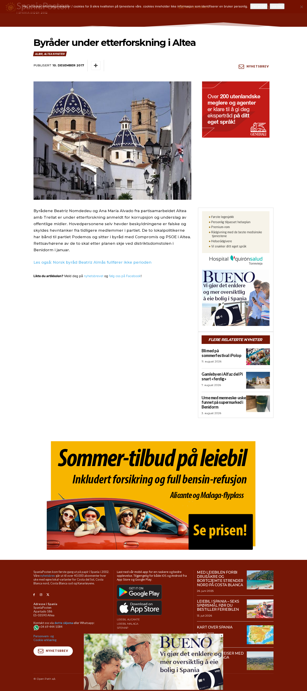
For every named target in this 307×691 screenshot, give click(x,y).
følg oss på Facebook (125, 276)
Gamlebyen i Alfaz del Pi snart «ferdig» (222, 376)
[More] (95, 65)
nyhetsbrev (47, 575)
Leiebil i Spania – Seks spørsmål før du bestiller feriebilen (218, 605)
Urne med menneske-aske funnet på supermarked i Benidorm (224, 402)
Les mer (277, 6)
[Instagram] (41, 594)
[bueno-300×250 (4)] (236, 298)
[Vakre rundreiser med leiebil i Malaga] (260, 660)
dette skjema (63, 623)
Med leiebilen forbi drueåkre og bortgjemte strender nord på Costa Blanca (220, 578)
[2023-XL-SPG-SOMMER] (153, 493)
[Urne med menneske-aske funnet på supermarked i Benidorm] (258, 403)
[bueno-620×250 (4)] (153, 689)
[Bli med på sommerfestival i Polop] (258, 356)
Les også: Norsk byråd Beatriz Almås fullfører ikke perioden (92, 262)
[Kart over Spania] (260, 634)
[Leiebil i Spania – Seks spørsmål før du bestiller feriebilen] (260, 608)
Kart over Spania (214, 627)
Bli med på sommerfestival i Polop (221, 353)
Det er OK (259, 6)
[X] (48, 594)
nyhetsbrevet (93, 276)
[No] (301, 6)
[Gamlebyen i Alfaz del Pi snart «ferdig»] (258, 380)
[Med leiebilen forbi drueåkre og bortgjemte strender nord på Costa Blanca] (260, 579)
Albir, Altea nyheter (50, 54)
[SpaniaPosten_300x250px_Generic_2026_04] (236, 109)
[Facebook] (34, 594)
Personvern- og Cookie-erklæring (44, 638)
